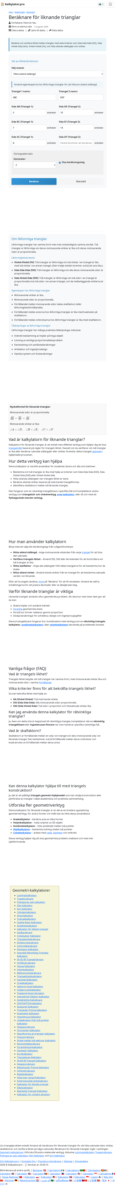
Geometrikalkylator (27, 979)
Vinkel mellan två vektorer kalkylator (36, 1040)
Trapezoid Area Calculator (30, 993)
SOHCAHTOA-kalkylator (29, 1003)
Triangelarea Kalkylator (29, 1057)
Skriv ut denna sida (21, 26)
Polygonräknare (25, 1037)
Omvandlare (81, 1161)
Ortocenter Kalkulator (28, 1030)
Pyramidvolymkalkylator (30, 1047)
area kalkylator (65, 494)
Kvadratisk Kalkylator (28, 1013)
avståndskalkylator (32, 624)
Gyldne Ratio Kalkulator (29, 922)
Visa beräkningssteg (73, 162)
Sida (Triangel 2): (70, 106)
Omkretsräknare (26, 1070)
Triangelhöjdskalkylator (29, 976)
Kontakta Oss (28, 1161)
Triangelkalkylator (26, 919)
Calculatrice (105, 1173)
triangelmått (15, 448)
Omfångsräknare (26, 962)
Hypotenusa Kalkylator (29, 1016)
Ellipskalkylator (25, 1087)
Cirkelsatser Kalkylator (29, 935)
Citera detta (17, 30)
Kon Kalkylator (24, 908)
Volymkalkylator (25, 969)
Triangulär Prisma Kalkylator (32, 1010)
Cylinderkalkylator (26, 912)
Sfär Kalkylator (25, 905)
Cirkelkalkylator (22, 832)
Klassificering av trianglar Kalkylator (36, 1033)
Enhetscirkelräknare (27, 942)
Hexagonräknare (26, 1064)
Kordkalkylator (25, 1053)
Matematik (20, 12)
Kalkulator (29, 1177)
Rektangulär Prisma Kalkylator (33, 1067)
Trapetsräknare (25, 898)
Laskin (94, 1177)
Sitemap (68, 1161)
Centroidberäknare (27, 946)
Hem (11, 12)
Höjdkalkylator (21, 829)
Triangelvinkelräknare (28, 939)
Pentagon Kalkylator (28, 949)
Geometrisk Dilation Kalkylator (33, 996)
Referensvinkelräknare (29, 973)
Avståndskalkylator (27, 925)
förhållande (45, 682)
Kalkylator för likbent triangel (32, 929)
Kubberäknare (24, 932)
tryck (41, 581)
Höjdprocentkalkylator (29, 989)
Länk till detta (37, 30)
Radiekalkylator (25, 1074)
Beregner (38, 1170)
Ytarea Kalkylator (26, 966)
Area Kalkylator (25, 915)
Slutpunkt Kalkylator (28, 1006)
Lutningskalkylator (27, 895)
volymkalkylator (59, 624)
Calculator (5, 1173)
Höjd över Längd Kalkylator (31, 1077)
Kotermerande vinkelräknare (32, 1080)
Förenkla (17, 609)
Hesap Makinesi (10, 1177)
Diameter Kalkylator (27, 1050)
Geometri (30, 12)
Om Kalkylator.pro (9, 1161)
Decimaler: (20, 159)
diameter (58, 832)
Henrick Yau (29, 22)
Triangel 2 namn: (68, 91)
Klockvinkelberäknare (28, 1043)
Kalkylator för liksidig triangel (32, 1084)
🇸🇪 (100, 4)
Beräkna (34, 181)
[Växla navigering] (110, 4)
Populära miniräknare (49, 1161)
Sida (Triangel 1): (23, 106)
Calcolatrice (54, 1170)
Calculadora (72, 1170)
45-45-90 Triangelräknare (30, 959)
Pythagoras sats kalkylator (31, 902)
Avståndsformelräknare (29, 1000)
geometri (97, 451)
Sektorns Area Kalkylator (30, 986)
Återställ (81, 181)
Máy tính (108, 1177)
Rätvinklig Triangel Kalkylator (32, 1091)
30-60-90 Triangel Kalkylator (31, 1060)
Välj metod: (18, 67)
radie (49, 832)
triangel (86, 552)
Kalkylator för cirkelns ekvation (33, 1094)
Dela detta (57, 30)
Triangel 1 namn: (21, 91)
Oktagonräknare (26, 1027)
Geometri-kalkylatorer (11, 1152)
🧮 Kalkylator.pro (13, 4)
